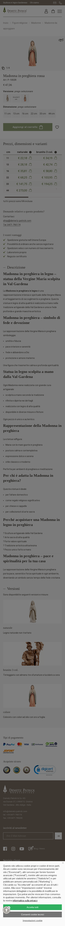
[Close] (9, 907)
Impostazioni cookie (32, 920)
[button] (6, 910)
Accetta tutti (32, 907)
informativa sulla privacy (25, 900)
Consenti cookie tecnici (32, 914)
